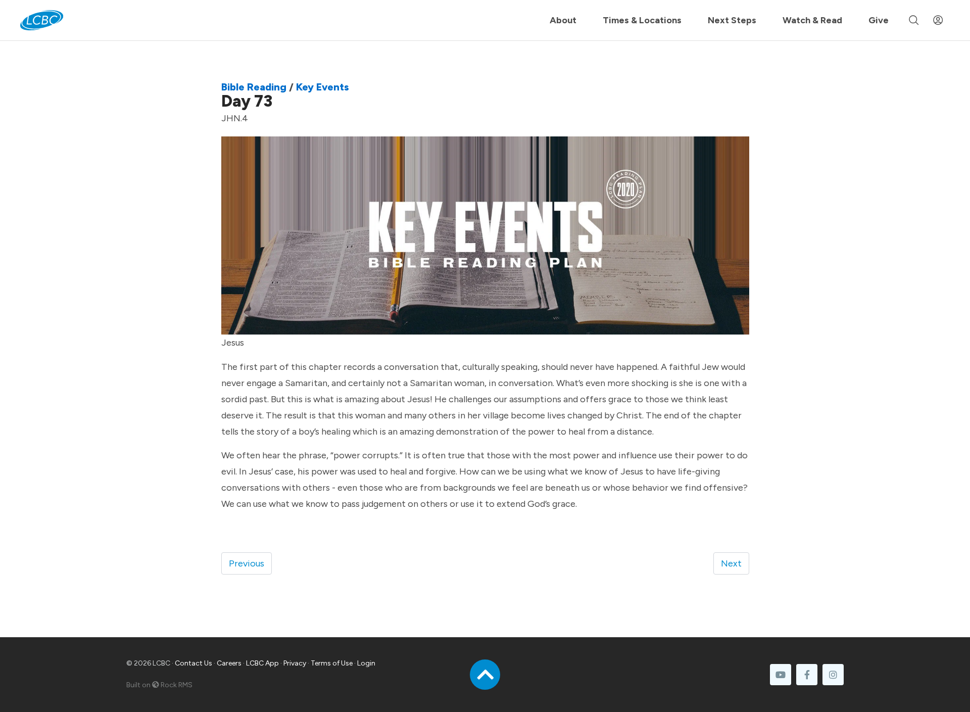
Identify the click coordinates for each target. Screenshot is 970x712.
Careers (229, 663)
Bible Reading (253, 87)
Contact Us (193, 663)
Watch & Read (812, 20)
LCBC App (262, 663)
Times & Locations (642, 20)
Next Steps (732, 20)
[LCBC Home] (41, 20)
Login (366, 663)
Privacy (294, 663)
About (563, 20)
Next (731, 563)
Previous (246, 563)
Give (878, 20)
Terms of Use (332, 663)
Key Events (322, 87)
